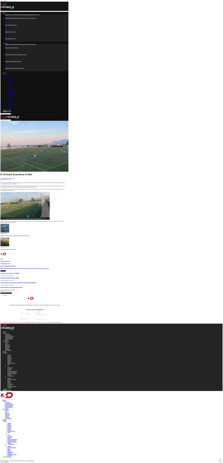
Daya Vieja (9, 90)
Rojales (8, 104)
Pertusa (3, 179)
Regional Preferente (11, 178)
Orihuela (9, 99)
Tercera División (8, 335)
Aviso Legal (2, 322)
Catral (8, 85)
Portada (4, 12)
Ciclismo (6, 45)
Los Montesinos (10, 97)
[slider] (24, 218)
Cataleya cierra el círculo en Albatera (9, 273)
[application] (25, 206)
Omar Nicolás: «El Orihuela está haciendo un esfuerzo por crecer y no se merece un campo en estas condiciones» (24, 268)
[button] (25, 205)
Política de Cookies (18, 322)
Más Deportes (5, 43)
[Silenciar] (46, 218)
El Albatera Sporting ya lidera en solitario (8, 249)
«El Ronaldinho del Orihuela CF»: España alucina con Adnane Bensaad (18, 282)
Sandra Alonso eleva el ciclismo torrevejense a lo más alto (16, 54)
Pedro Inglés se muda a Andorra (11, 25)
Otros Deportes (8, 350)
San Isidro (9, 106)
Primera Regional (8, 337)
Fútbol (4, 13)
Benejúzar (9, 79)
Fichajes (7, 340)
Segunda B (7, 15)
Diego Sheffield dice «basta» (10, 38)
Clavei (62, 322)
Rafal (8, 101)
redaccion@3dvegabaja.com (37, 309)
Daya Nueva (9, 89)
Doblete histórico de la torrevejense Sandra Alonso (14, 68)
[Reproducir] (2, 218)
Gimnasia (7, 344)
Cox (8, 87)
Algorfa (8, 77)
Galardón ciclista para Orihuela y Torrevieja (13, 61)
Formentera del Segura (11, 92)
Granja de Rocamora (11, 93)
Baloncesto (7, 345)
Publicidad (25, 322)
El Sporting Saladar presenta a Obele (9, 278)
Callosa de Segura (10, 84)
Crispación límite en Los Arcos (10, 31)
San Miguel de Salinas (11, 107)
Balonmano (7, 349)
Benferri (8, 80)
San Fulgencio (10, 105)
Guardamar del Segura (11, 94)
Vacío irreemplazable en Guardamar (8, 266)
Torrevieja (9, 108)
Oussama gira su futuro (5, 263)
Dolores (8, 91)
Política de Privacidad (10, 322)
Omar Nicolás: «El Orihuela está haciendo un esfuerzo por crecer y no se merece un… (20, 18)
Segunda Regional (9, 338)
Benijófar (9, 82)
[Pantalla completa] (48, 218)
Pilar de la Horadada (11, 100)
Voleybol (7, 348)
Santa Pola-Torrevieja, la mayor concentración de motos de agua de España (14, 235)
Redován (9, 103)
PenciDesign (31, 460)
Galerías (4, 72)
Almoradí (9, 78)
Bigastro (9, 83)
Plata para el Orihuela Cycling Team (11, 47)
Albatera (9, 76)
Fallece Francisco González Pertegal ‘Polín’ (11, 287)
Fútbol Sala (7, 346)
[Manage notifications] (220, 460)
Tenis (6, 343)
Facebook (5, 295)
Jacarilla (9, 96)
